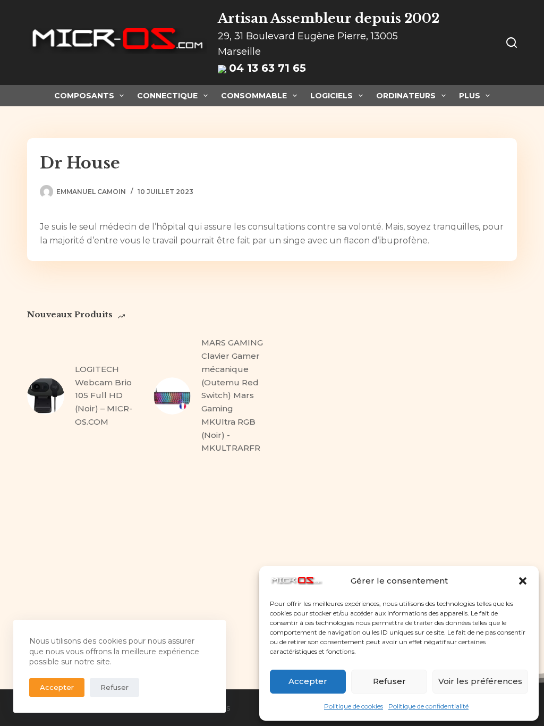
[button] (522, 581)
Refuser (389, 681)
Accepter (307, 681)
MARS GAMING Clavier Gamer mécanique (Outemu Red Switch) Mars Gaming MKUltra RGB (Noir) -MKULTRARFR (232, 395)
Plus (469, 95)
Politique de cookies (353, 706)
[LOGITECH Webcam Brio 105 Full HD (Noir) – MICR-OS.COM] (45, 396)
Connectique (167, 95)
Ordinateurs (406, 95)
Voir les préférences (480, 681)
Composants (84, 95)
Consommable (254, 95)
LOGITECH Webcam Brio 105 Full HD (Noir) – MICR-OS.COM (103, 395)
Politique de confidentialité (428, 706)
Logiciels (331, 95)
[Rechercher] (511, 42)
